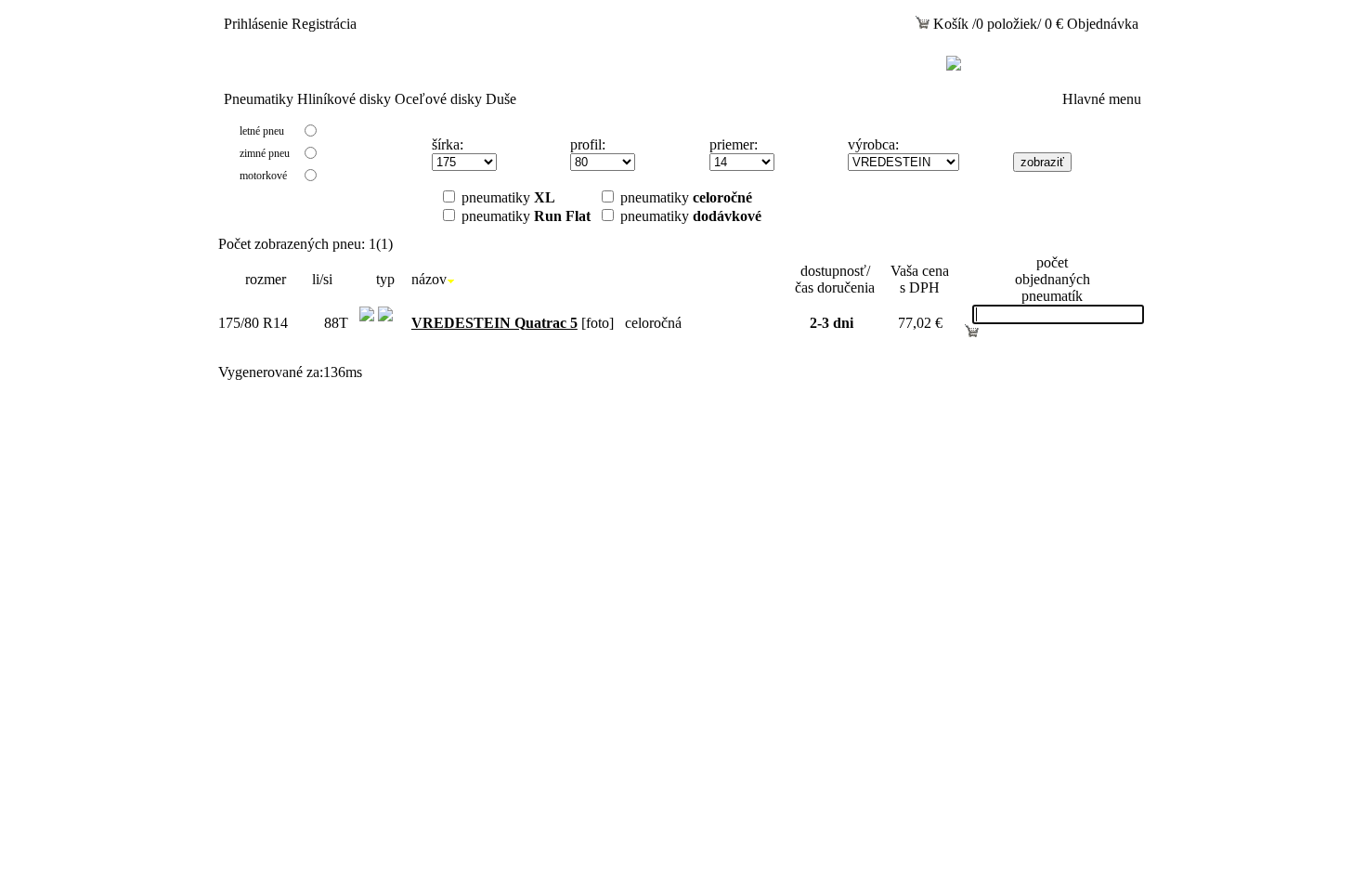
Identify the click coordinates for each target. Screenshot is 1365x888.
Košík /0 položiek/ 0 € (996, 24)
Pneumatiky (258, 99)
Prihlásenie (256, 24)
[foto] (512, 323)
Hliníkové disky (344, 99)
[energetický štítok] (366, 335)
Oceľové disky (438, 99)
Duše (501, 99)
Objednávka (1102, 24)
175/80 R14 (253, 323)
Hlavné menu (1101, 99)
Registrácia (324, 24)
